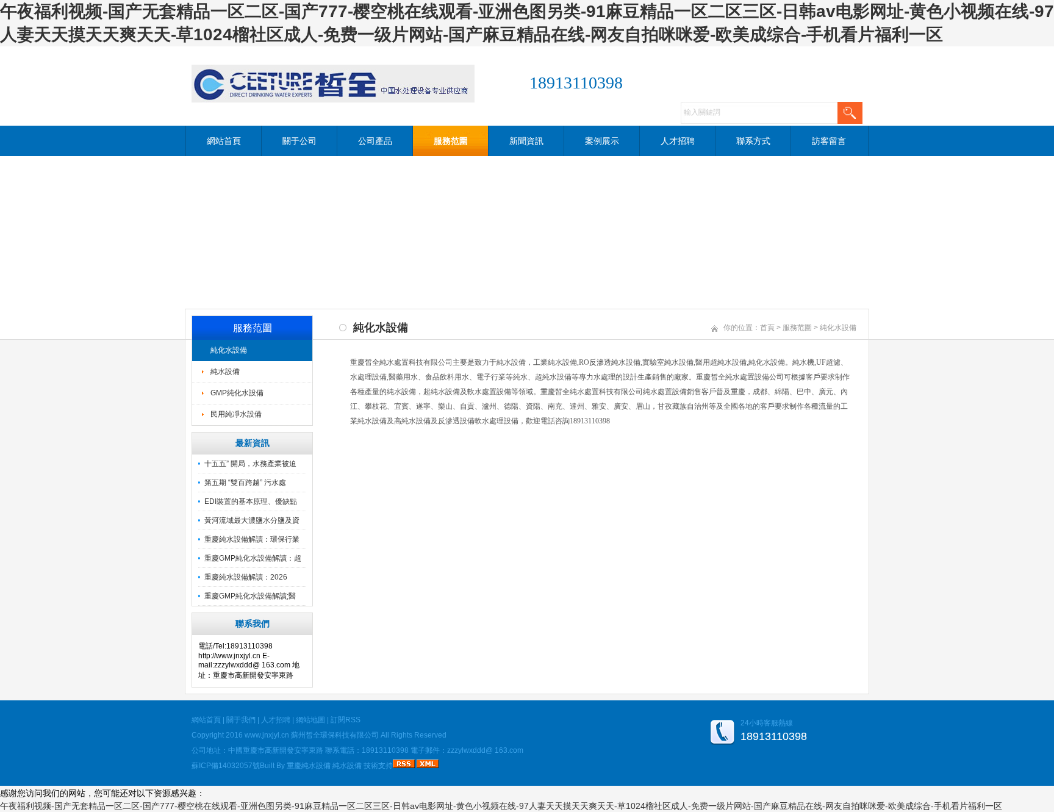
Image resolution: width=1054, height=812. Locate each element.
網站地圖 (310, 720)
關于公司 (299, 141)
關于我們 (241, 720)
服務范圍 (451, 141)
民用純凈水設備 (236, 414)
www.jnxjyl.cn (267, 735)
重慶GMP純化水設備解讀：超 (252, 558)
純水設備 (225, 371)
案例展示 (602, 141)
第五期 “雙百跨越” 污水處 (245, 482)
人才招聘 (678, 141)
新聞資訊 (526, 141)
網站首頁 (224, 141)
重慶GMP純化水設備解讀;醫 (250, 596)
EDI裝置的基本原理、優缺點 (250, 501)
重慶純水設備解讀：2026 (245, 577)
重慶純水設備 (309, 765)
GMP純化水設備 (237, 393)
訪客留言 (829, 141)
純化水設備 (228, 350)
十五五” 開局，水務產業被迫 (250, 463)
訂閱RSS (345, 720)
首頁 (767, 327)
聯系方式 (753, 141)
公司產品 (375, 141)
